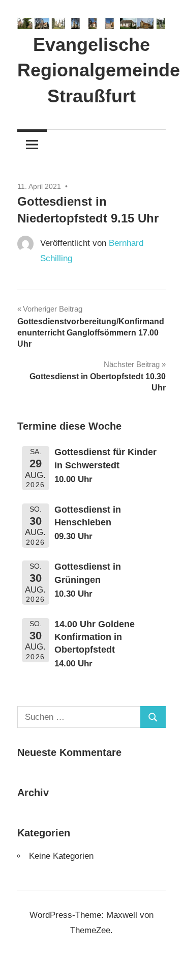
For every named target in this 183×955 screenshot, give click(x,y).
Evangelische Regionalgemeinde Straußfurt (98, 70)
